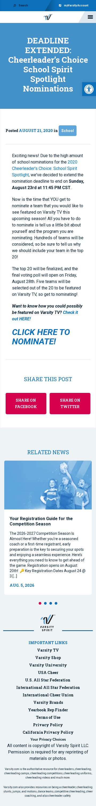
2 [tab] (45, 603)
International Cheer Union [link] (48, 694)
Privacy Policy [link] (48, 724)
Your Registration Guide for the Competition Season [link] (41, 521)
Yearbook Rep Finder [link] (48, 709)
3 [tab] (50, 603)
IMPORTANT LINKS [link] (48, 642)
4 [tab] (56, 603)
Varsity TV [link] (48, 650)
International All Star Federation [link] (48, 687)
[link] (89, 89)
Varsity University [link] (48, 665)
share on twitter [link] (70, 403)
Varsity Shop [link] (48, 657)
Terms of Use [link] (48, 717)
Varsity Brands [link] (48, 702)
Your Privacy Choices (48, 739)
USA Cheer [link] (48, 672)
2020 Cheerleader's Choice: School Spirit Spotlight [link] (44, 168)
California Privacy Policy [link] (48, 732)
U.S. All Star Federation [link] (48, 680)
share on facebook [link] (26, 403)
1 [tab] (40, 603)
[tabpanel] (48, 528)
